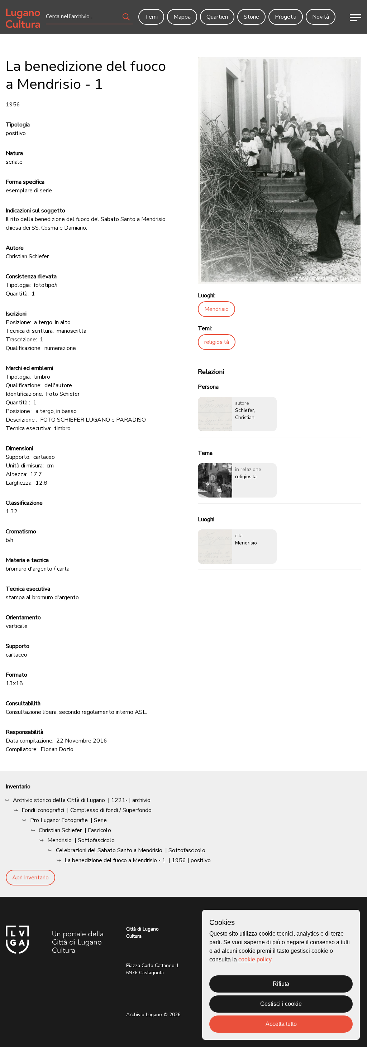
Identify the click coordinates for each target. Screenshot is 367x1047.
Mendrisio (216, 309)
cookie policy (255, 959)
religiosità (216, 342)
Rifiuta (281, 984)
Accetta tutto (281, 1024)
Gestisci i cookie (281, 1004)
